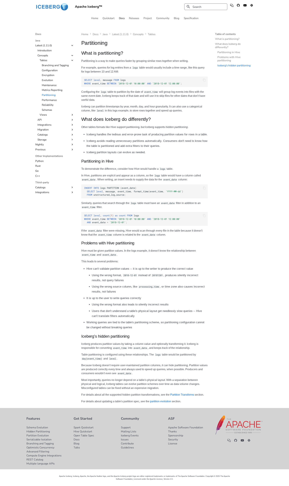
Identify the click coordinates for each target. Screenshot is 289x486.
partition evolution (160, 401)
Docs (122, 18)
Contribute (127, 443)
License (172, 443)
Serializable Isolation (39, 439)
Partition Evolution (37, 435)
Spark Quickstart (83, 427)
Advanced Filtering (37, 451)
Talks (77, 447)
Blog (176, 18)
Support (126, 427)
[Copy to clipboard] (204, 80)
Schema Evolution (37, 427)
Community (162, 18)
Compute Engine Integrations (44, 455)
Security (173, 439)
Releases (134, 18)
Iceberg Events (130, 435)
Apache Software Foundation (185, 427)
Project (148, 18)
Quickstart (109, 18)
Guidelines (127, 447)
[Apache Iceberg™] (52, 7)
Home (94, 18)
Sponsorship (175, 435)
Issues (125, 439)
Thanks (172, 431)
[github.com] (238, 7)
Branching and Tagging (40, 443)
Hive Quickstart (83, 431)
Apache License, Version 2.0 (161, 479)
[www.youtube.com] (245, 7)
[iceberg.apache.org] (232, 7)
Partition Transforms (182, 394)
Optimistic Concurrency (40, 447)
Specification (191, 18)
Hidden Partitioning (38, 431)
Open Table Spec (84, 435)
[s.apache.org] (252, 7)
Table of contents (225, 34)
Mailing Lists (128, 431)
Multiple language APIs (40, 463)
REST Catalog (34, 459)
